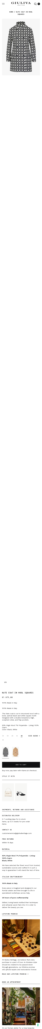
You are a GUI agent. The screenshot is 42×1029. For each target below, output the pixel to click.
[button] (35, 4)
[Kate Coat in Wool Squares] (5, 752)
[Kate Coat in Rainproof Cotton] (15, 752)
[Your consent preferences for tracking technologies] (38, 1025)
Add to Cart (21, 765)
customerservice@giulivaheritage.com (17, 833)
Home (11, 12)
